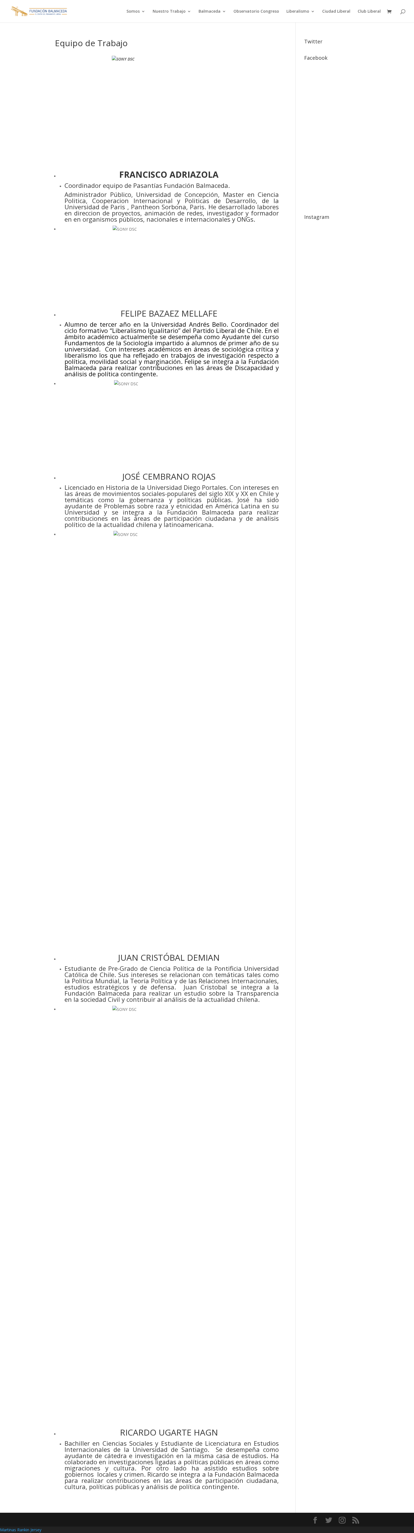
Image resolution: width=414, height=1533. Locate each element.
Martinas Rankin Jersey (20, 1529)
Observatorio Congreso (256, 11)
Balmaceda (210, 11)
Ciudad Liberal (336, 11)
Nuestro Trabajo (169, 11)
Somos (133, 11)
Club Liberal (369, 11)
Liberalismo (297, 11)
